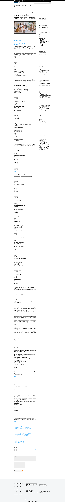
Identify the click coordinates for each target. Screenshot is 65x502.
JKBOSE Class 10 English (29, 491)
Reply (35, 449)
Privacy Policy (32, 499)
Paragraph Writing (45, 491)
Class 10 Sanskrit (20, 489)
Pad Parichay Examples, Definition (43, 94)
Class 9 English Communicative (21, 491)
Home (15, 0)
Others (43, 0)
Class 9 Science (16, 492)
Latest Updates (18, 0)
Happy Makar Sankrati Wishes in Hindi (43, 121)
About (27, 499)
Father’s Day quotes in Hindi (42, 143)
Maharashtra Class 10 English (29, 490)
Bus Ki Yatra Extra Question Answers (18, 42)
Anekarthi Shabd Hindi (41, 56)
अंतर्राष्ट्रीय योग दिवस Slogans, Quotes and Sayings (44, 146)
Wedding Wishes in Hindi (42, 149)
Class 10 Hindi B (16, 489)
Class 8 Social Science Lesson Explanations (44, 34)
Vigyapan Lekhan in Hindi (42, 42)
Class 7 (37, 0)
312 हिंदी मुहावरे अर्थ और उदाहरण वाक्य (42, 52)
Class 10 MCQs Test (20, 486)
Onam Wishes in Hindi (41, 120)
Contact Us (23, 499)
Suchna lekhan (41, 43)
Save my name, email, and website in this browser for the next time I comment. (23, 468)
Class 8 (34, 0)
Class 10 (28, 0)
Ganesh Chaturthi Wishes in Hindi (43, 137)
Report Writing (40, 490)
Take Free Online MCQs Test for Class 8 (43, 27)
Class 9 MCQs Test (16, 494)
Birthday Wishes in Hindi (42, 140)
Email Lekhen (48, 491)
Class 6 (40, 0)
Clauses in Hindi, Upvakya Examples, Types (44, 67)
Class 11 (25, 0)
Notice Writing (40, 491)
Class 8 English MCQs (41, 20)
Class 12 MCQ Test (20, 483)
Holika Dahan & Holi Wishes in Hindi (43, 125)
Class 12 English (16, 483)
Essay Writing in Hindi (34, 484)
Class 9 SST (19, 492)
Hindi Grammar (33, 485)
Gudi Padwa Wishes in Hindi (42, 124)
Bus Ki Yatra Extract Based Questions (18, 40)
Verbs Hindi (40, 53)
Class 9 (31, 0)
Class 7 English (28, 483)
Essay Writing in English (28, 484)
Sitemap (42, 499)
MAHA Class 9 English (35, 492)
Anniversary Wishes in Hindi (42, 141)
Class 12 (22, 0)
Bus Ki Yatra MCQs (16, 44)
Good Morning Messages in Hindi (43, 147)
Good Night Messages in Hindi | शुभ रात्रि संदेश (44, 148)
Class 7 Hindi (31, 483)
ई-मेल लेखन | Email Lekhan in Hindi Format (44, 41)
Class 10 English (16, 486)
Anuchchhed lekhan (42, 45)
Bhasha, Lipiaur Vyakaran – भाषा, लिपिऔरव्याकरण (44, 64)
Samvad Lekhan (41, 46)
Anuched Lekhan (42, 44)
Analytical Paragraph (45, 490)
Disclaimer (37, 499)
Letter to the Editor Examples (42, 492)
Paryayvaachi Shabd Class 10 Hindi (43, 55)
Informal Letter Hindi (42, 40)
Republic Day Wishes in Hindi (42, 122)
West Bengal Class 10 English (29, 492)
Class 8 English (20, 494)
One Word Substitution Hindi (42, 54)
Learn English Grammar (29, 485)
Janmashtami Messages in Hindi (42, 138)
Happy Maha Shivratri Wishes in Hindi (43, 123)
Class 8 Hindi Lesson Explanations (43, 28)
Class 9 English (15, 491)
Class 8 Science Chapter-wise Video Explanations (44, 31)
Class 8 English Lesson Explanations (43, 19)
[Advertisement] (45, 11)
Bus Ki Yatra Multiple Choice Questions (18, 41)
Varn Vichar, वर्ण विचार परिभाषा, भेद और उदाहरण (43, 114)
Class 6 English (35, 483)
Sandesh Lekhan (41, 49)
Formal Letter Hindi (42, 39)
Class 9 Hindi (23, 492)
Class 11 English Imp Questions (42, 486)
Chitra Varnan (41, 47)
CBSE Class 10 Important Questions (43, 485)
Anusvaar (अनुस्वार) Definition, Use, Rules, (43, 58)
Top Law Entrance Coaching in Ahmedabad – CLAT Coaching (21, 1)
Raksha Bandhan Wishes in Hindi (42, 139)
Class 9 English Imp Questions (42, 484)
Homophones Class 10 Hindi (42, 57)
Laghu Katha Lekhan (42, 48)
